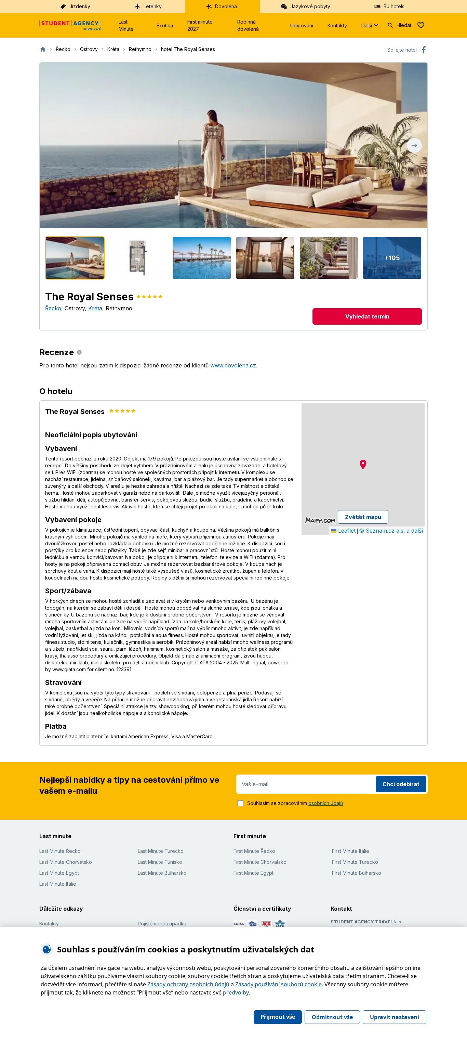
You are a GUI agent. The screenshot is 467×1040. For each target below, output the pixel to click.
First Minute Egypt (253, 873)
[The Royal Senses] (75, 258)
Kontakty (337, 25)
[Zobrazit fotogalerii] (233, 145)
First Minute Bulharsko (356, 873)
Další (366, 25)
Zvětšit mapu (363, 517)
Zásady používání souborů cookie (278, 984)
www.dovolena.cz (233, 365)
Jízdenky (79, 6)
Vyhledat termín (367, 316)
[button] (363, 464)
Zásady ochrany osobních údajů (188, 984)
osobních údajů (325, 803)
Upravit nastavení (394, 1017)
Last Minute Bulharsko (162, 873)
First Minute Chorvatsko (260, 862)
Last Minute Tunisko (160, 862)
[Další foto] (414, 145)
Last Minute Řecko (60, 851)
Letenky (153, 6)
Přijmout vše (278, 1016)
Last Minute (126, 25)
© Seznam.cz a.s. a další (391, 530)
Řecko (53, 308)
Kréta (95, 308)
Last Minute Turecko (161, 851)
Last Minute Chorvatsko (65, 862)
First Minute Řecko (254, 851)
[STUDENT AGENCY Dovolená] (70, 25)
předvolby (236, 992)
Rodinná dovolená (248, 25)
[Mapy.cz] (320, 520)
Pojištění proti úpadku (162, 923)
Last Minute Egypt (59, 873)
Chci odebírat (401, 784)
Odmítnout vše (332, 1017)
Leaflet (346, 530)
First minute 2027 (200, 25)
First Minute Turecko (355, 862)
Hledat (404, 25)
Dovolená (226, 6)
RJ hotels (394, 6)
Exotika (165, 25)
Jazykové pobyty (310, 6)
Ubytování (301, 25)
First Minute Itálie (350, 851)
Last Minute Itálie (57, 884)
